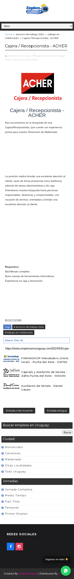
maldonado (13, 459)
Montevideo (14, 447)
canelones (13, 453)
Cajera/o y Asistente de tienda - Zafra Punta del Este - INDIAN (44, 373)
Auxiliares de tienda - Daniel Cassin (42, 387)
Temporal (12, 507)
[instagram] (19, 546)
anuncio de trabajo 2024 (30, 34)
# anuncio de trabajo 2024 (29, 326)
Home (8, 34)
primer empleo (16, 513)
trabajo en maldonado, (25, 59)
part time (12, 501)
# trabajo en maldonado (19, 332)
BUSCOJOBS (13, 320)
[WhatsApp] (66, 571)
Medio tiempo (15, 495)
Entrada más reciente (19, 410)
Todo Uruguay (15, 471)
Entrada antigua (57, 410)
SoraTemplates (28, 573)
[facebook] (10, 546)
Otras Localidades (18, 465)
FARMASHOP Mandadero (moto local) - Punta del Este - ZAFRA (45, 360)
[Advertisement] (37, 156)
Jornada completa (18, 489)
